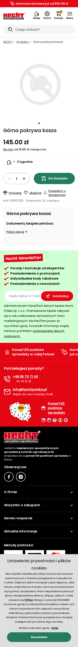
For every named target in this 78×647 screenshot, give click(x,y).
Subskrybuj (60, 296)
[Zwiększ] (24, 179)
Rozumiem (39, 637)
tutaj (54, 628)
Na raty (8, 149)
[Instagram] (21, 477)
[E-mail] (7, 392)
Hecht (7, 42)
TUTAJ (28, 600)
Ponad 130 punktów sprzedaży (56, 408)
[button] (69, 15)
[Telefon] (7, 379)
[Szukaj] (10, 30)
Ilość (16, 178)
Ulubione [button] (35, 193)
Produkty (23, 42)
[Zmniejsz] (9, 179)
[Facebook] (9, 477)
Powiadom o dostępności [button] (57, 193)
